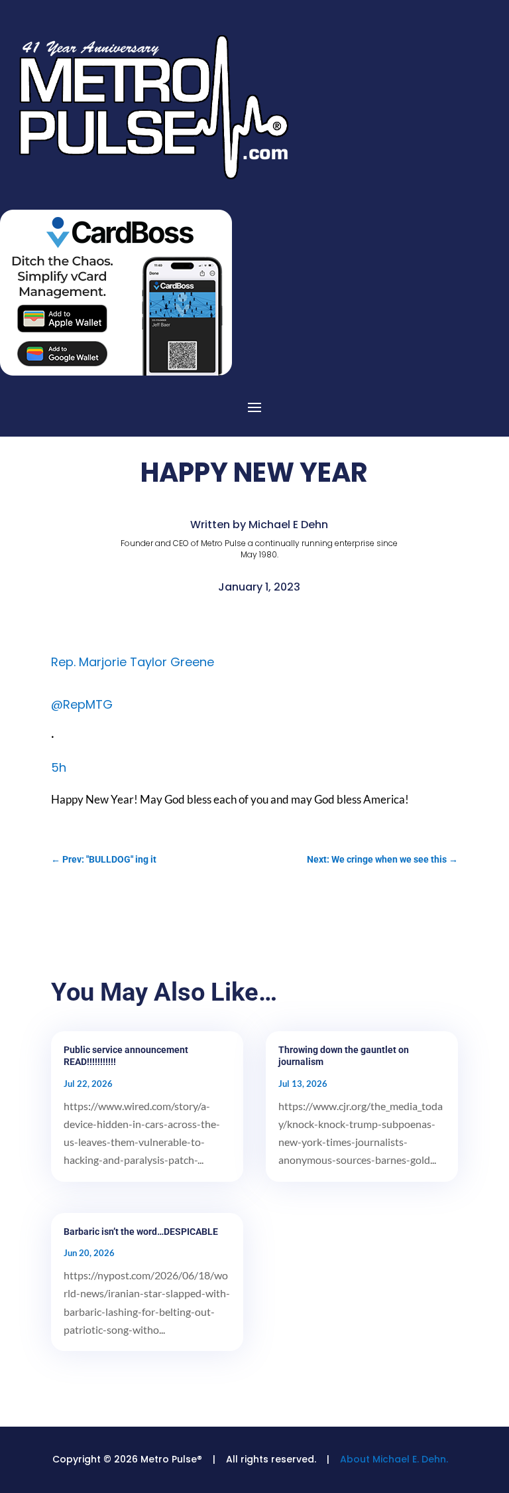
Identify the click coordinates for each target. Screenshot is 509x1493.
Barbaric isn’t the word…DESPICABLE (141, 1231)
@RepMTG (82, 704)
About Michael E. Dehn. (394, 1459)
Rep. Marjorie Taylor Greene (132, 662)
